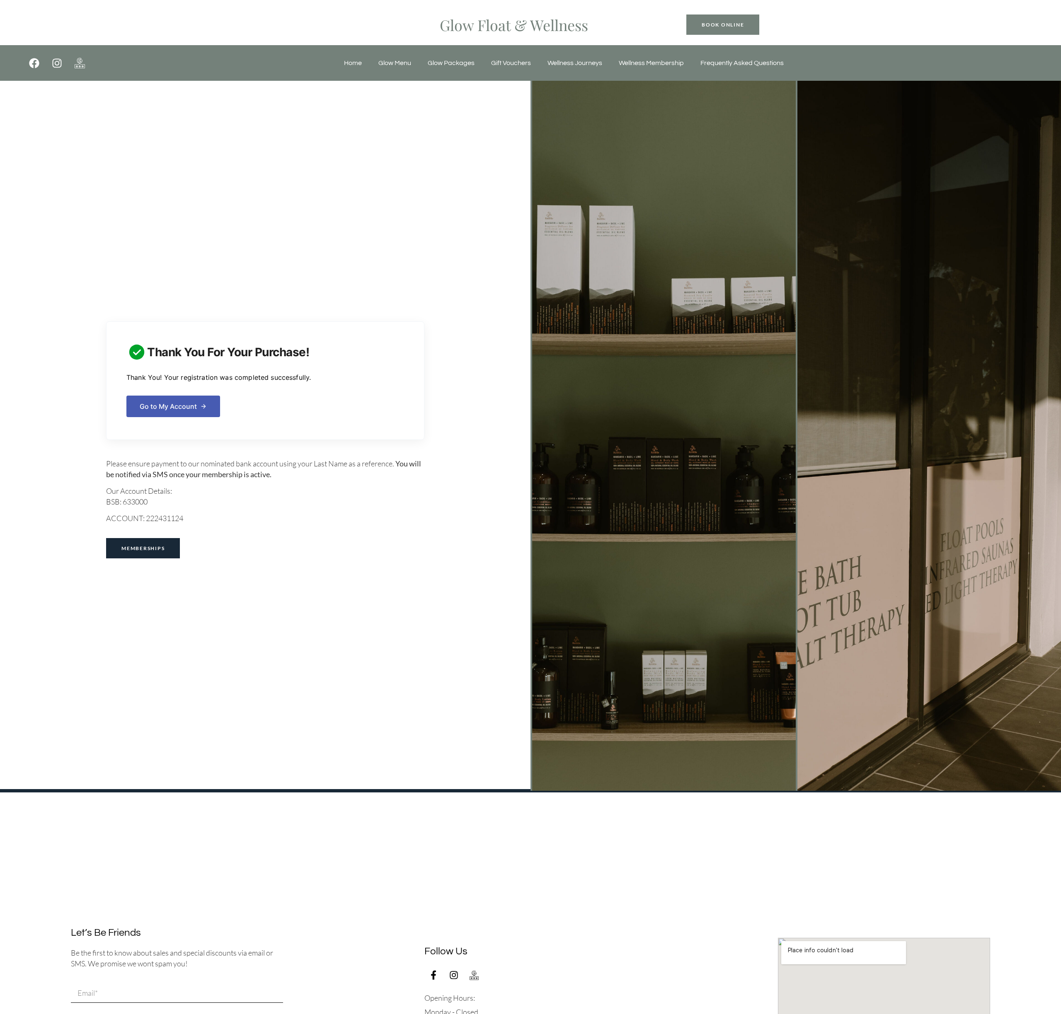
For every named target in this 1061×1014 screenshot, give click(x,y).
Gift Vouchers (511, 63)
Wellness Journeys (574, 63)
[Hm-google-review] (79, 63)
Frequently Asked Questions (742, 63)
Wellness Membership (651, 63)
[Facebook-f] (433, 975)
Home (353, 63)
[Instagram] (56, 63)
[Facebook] (34, 63)
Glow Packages (451, 63)
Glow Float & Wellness (514, 25)
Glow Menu (394, 63)
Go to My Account (168, 406)
